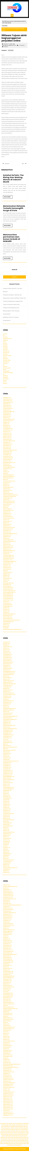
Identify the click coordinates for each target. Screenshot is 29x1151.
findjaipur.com (6, 422)
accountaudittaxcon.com (9, 1041)
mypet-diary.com (7, 758)
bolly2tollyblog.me (7, 853)
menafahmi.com (7, 566)
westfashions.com (7, 762)
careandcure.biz (6, 1047)
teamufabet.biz (6, 665)
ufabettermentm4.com (8, 1095)
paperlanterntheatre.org (8, 501)
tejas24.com (6, 793)
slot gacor (7, 1128)
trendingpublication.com (8, 1092)
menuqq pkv (3, 1123)
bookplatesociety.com (8, 457)
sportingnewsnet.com (8, 971)
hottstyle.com (6, 553)
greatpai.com (6, 499)
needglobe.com (6, 1059)
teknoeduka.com (7, 584)
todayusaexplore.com (8, 402)
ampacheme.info (7, 809)
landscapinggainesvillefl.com (9, 561)
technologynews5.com (8, 583)
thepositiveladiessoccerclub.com (10, 495)
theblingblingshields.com (8, 976)
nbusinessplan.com (7, 654)
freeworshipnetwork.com (9, 502)
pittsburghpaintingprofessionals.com (11, 1064)
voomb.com (6, 991)
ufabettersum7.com (7, 1096)
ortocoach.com (6, 1061)
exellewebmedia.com (8, 915)
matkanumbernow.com (8, 680)
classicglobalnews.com (8, 621)
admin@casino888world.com (9, 45)
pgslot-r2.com (6, 576)
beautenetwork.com (7, 615)
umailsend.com (6, 926)
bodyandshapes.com (8, 618)
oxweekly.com (6, 759)
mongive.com (6, 707)
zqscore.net (5, 1031)
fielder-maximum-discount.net (10, 747)
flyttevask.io (6, 856)
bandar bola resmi (7, 338)
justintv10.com (6, 784)
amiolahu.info (6, 807)
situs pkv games (6, 368)
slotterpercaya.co (7, 1075)
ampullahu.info (6, 810)
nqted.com (5, 570)
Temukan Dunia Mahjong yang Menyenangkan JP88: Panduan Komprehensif (11, 311)
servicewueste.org (7, 677)
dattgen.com (6, 522)
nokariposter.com (7, 714)
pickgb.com (5, 1016)
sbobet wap (5, 358)
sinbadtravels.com (7, 918)
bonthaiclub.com (7, 454)
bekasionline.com (7, 652)
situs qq (5, 380)
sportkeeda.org (6, 1044)
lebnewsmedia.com (7, 459)
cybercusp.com (6, 623)
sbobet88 (13, 1126)
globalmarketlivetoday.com (9, 541)
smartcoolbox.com (7, 1076)
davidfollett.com (7, 427)
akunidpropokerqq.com (8, 474)
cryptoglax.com (6, 442)
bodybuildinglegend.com (8, 776)
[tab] (12, 15)
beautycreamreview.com (8, 518)
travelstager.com (7, 765)
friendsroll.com (6, 464)
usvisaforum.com (7, 433)
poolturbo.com (6, 795)
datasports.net (6, 983)
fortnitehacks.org (7, 833)
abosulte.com (6, 609)
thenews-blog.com (7, 586)
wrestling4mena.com (8, 730)
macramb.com (6, 756)
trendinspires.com (7, 767)
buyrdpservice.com (7, 934)
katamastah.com (7, 1030)
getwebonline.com (7, 741)
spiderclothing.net (7, 465)
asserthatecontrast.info (8, 813)
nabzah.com (6, 705)
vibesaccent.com (7, 410)
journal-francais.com (8, 782)
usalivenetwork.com (7, 908)
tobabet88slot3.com (7, 1085)
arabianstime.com (7, 513)
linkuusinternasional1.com (9, 462)
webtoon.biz (6, 966)
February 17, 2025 (8, 44)
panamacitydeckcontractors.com (10, 761)
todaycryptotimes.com (8, 587)
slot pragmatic (11, 1129)
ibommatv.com (6, 649)
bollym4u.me (6, 852)
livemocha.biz (6, 843)
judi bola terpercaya (23, 1142)
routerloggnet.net (7, 686)
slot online (5, 347)
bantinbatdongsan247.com (9, 898)
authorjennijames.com (8, 487)
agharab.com (6, 491)
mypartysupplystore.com (9, 419)
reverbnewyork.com (7, 430)
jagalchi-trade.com (7, 436)
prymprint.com (6, 1042)
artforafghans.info (7, 798)
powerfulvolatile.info (7, 826)
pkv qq (4, 369)
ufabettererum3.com (8, 1093)
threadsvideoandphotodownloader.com (12, 905)
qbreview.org (6, 676)
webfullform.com (7, 666)
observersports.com (7, 949)
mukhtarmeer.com (7, 567)
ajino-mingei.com (7, 447)
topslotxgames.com (7, 685)
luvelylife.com (6, 754)
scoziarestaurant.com (8, 600)
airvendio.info (6, 799)
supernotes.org (6, 1025)
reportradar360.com (7, 770)
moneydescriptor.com (8, 960)
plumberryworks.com (8, 1065)
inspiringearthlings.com (8, 556)
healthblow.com (6, 722)
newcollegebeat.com (8, 428)
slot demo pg (6, 351)
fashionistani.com (7, 535)
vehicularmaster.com (8, 408)
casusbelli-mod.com (7, 456)
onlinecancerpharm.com (8, 1003)
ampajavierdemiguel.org (8, 411)
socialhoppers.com (7, 736)
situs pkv (5, 343)
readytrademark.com (8, 597)
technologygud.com (7, 1013)
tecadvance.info (6, 804)
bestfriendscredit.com (8, 478)
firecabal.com (6, 538)
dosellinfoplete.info (7, 822)
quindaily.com (6, 607)
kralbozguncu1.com (7, 559)
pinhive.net (5, 849)
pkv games (18, 1143)
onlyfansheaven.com (8, 742)
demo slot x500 (19, 1128)
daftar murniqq (24, 1132)
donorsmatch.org (7, 838)
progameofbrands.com (8, 674)
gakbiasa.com (6, 864)
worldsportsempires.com (9, 1027)
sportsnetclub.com (7, 940)
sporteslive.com (6, 974)
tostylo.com (6, 937)
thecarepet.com (6, 889)
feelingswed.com (7, 536)
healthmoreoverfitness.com (9, 683)
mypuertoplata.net (7, 660)
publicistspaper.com (7, 606)
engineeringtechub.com (8, 986)
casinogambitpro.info (8, 894)
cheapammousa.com (8, 493)
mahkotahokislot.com (8, 1002)
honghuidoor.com (7, 696)
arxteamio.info (6, 1037)
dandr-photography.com (8, 779)
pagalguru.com (6, 573)
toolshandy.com (6, 764)
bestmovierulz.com (7, 434)
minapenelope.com (7, 439)
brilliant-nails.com (7, 778)
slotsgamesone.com (7, 690)
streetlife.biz (6, 844)
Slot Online (4, 25)
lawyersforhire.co (7, 956)
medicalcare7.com (7, 702)
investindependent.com (8, 558)
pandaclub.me (6, 855)
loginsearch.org (6, 835)
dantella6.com (6, 688)
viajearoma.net (6, 488)
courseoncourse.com (8, 897)
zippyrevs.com (6, 679)
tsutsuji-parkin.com (7, 490)
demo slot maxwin (7, 355)
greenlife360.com (7, 656)
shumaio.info (6, 829)
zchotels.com (6, 580)
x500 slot (13, 1128)
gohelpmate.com (7, 724)
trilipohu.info (6, 870)
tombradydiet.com (7, 453)
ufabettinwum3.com (7, 1099)
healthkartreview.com (8, 547)
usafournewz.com (7, 405)
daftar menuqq (17, 1132)
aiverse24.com (6, 610)
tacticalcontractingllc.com (9, 1082)
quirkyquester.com (7, 1070)
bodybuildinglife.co (7, 1010)
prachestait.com (7, 796)
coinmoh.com (6, 519)
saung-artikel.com (7, 946)
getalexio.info (6, 1039)
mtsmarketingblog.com (8, 788)
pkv (4, 335)
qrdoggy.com (6, 1011)
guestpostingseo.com (8, 892)
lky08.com (5, 744)
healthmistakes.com (7, 1017)
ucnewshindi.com (7, 911)
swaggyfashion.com (7, 771)
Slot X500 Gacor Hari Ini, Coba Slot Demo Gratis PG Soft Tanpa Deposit (14, 22)
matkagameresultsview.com (9, 708)
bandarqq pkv (18, 1145)
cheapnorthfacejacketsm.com (10, 450)
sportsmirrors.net (7, 982)
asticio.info (5, 1034)
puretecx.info (6, 802)
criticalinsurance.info (8, 713)
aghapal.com (6, 484)
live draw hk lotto (7, 360)
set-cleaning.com (7, 603)
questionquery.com (7, 775)
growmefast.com (7, 1000)
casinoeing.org (6, 841)
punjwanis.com (6, 884)
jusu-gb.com (6, 888)
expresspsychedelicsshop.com (10, 533)
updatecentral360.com (8, 1028)
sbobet (1, 1143)
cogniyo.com (6, 1048)
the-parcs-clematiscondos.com (10, 886)
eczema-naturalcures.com (9, 481)
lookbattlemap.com (7, 932)
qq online (5, 334)
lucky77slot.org (6, 999)
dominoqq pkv (6, 371)
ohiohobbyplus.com (7, 444)
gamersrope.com (7, 914)
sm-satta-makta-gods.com (9, 590)
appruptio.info (6, 872)
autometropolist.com (8, 516)
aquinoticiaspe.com (7, 952)
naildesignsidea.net (7, 498)
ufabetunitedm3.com (8, 1101)
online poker (8, 1135)
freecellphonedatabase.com (9, 912)
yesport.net (5, 935)
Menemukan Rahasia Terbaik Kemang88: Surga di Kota (14, 208)
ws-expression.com (7, 578)
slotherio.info (6, 830)
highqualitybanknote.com (9, 550)
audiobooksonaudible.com (9, 614)
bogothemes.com (7, 445)
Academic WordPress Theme (10, 1149)
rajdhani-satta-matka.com (9, 725)
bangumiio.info (6, 816)
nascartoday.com (7, 569)
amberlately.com (7, 414)
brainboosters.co (7, 413)
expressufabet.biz (7, 659)
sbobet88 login (7, 1143)
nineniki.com (6, 699)
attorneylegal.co (7, 990)
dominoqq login (22, 1138)
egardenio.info (6, 1036)
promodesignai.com (7, 604)
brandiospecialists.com (8, 700)
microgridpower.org (7, 1056)
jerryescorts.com (7, 988)
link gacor (5, 344)
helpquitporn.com (7, 549)
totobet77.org (6, 1090)
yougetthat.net (6, 939)
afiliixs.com (5, 507)
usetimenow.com (7, 720)
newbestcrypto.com (7, 942)
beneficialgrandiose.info (8, 819)
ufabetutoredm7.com (8, 1107)
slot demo (5, 337)
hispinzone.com (6, 691)
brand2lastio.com (7, 733)
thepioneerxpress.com (8, 662)
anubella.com (6, 612)
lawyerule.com (6, 785)
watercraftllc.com (7, 504)
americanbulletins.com (8, 510)
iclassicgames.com (7, 945)
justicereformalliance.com (9, 440)
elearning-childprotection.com (10, 728)
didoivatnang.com (7, 524)
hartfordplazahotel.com (8, 860)
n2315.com (5, 739)
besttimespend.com (7, 1045)
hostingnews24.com (7, 552)
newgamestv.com (7, 979)
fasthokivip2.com (7, 948)
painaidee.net (6, 963)
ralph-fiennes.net (7, 745)
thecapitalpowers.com (8, 1084)
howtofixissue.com (7, 663)
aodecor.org (6, 836)
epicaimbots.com (7, 530)
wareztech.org (6, 922)
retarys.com (6, 928)
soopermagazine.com (8, 593)
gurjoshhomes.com (7, 451)
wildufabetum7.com (7, 1115)
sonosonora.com (7, 461)
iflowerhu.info (6, 866)
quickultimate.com (7, 1068)
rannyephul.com (7, 768)
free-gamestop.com (7, 917)
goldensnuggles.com (8, 931)
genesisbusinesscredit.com (9, 750)
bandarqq (5, 340)
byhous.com (6, 858)
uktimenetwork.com (7, 399)
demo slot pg (6, 352)
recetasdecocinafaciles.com (9, 496)
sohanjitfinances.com (8, 1078)
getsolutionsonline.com (8, 710)
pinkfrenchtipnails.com (8, 977)
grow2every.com (7, 544)
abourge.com (6, 505)
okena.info (5, 473)
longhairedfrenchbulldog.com (10, 954)
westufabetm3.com (7, 1112)
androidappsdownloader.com (10, 719)
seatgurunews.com (7, 468)
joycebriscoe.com (7, 416)
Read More (8, 197)
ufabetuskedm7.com (8, 1104)
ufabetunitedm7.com (8, 1102)
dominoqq (5, 375)
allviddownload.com (7, 668)
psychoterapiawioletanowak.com (10, 1067)
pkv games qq (25, 1137)
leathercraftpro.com (7, 1054)
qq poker (11, 1134)
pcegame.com (6, 575)
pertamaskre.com (7, 903)
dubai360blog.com (7, 997)
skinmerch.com (6, 431)
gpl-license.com (6, 542)
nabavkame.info (7, 863)
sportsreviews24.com (8, 996)
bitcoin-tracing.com (7, 617)
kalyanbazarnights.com (8, 693)
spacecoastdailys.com (8, 595)
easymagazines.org (7, 1050)
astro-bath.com (6, 482)
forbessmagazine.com (8, 539)
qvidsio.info (5, 827)
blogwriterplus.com (7, 891)
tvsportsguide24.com (8, 994)
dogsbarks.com (6, 525)
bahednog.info (6, 900)
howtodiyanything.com (8, 555)
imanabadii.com (6, 869)
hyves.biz (5, 846)
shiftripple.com (6, 1073)
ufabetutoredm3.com (8, 1105)
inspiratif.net (6, 645)
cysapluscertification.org (8, 832)
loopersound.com (7, 437)
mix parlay (16, 1142)
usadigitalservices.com (8, 734)
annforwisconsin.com (8, 420)
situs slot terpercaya (20, 1129)
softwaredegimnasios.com (9, 592)
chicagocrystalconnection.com (10, 867)
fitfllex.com (5, 748)
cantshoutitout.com (7, 657)
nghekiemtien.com (7, 790)
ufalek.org (5, 1005)
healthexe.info (6, 801)
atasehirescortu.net (7, 985)
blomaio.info (6, 821)
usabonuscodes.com (8, 589)
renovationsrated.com (8, 598)
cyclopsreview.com (7, 521)
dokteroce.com (6, 781)
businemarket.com (7, 957)
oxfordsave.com (7, 943)
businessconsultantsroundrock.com (11, 620)
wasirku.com (6, 792)
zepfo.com (5, 581)
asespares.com (6, 512)
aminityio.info (6, 805)
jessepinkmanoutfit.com (8, 925)
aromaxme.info (6, 812)
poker (4, 341)
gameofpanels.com (7, 717)
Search (14, 269)
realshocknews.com (7, 1014)
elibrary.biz (5, 479)
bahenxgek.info (6, 901)
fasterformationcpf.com (8, 929)
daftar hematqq (4, 1134)
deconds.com (6, 626)
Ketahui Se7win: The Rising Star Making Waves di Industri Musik (13, 178)
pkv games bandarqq (8, 372)
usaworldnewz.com (7, 400)
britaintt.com (6, 624)
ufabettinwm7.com (7, 1098)
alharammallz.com (7, 508)
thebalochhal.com (7, 406)
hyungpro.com (6, 969)
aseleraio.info (6, 1033)
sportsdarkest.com (7, 965)
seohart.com (6, 601)
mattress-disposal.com (8, 1007)
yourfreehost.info (7, 448)
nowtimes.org (6, 839)
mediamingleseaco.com (8, 787)
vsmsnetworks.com (7, 646)
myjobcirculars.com (7, 682)
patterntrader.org (7, 1020)
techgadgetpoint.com (8, 993)
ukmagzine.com (6, 920)
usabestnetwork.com (8, 923)
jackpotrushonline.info (8, 909)
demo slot (5, 349)
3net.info (5, 470)
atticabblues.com (7, 515)
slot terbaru (7, 1126)
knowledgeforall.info (7, 731)
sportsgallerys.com (7, 980)
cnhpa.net (5, 1022)
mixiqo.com (5, 1058)
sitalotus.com (6, 1024)
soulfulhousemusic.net (8, 1079)
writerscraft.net (6, 727)
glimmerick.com (6, 425)
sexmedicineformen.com (8, 1071)
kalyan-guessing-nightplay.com (10, 716)
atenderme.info (6, 815)
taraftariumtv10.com (8, 773)
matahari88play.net (7, 959)
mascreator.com (7, 564)
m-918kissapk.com (7, 861)
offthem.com (6, 648)
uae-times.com (6, 642)
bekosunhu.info (6, 818)
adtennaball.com (7, 703)
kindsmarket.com (7, 753)
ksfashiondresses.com (8, 1019)
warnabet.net (6, 850)
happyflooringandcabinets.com (10, 1008)
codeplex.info (6, 471)
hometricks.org (6, 1053)
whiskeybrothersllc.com (8, 1113)
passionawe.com (7, 1062)
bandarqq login (17, 1137)
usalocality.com (6, 403)
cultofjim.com (6, 423)
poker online (6, 378)
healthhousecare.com (8, 546)
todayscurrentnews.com (8, 1087)
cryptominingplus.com (8, 951)
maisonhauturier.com (8, 563)
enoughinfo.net (6, 847)
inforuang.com (6, 751)
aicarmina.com (6, 417)
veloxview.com (6, 1110)
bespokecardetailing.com (9, 476)
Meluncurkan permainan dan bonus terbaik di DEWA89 (11, 238)
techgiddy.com (6, 906)
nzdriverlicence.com (7, 572)
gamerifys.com (6, 643)
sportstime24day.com (8, 973)
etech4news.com (7, 532)
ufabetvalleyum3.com (8, 1109)
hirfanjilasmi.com (7, 1051)
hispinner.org (6, 711)
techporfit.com (6, 651)
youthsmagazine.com (8, 962)
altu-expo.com (6, 485)
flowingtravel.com (7, 697)
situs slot (5, 1131)
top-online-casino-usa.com (9, 694)
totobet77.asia (6, 1088)
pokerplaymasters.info (8, 895)
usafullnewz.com (7, 397)
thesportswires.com (7, 968)
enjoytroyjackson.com (8, 529)
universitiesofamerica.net (9, 673)
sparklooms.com (7, 1081)
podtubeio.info (6, 824)
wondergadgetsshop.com (9, 467)
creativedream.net (7, 737)
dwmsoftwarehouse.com (9, 527)
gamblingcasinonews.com (9, 671)
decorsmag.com (7, 669)
